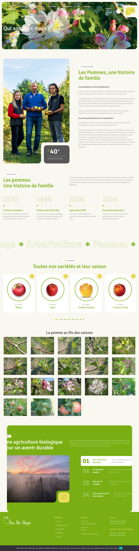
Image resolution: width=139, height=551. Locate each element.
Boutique (87, 6)
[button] (56, 319)
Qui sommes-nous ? (38, 6)
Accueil (24, 6)
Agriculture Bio (67, 6)
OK (121, 548)
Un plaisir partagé (28, 16)
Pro (78, 6)
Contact (41, 16)
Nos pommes (53, 6)
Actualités (59, 533)
